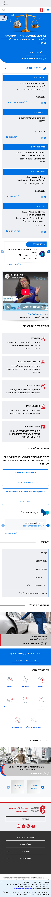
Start (44, 57)
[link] (5, 3)
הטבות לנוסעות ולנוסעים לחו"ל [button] (33, 592)
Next (45, 102)
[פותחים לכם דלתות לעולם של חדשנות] (25, 622)
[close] (1, 883)
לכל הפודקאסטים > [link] (13, 263)
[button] (47, 10)
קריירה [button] (43, 551)
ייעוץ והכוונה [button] (41, 576)
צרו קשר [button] (25, 818)
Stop (40, 57)
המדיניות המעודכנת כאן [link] (22, 889)
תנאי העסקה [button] (41, 560)
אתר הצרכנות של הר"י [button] (37, 584)
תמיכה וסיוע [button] (41, 568)
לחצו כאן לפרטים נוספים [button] (25, 659)
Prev (42, 102)
